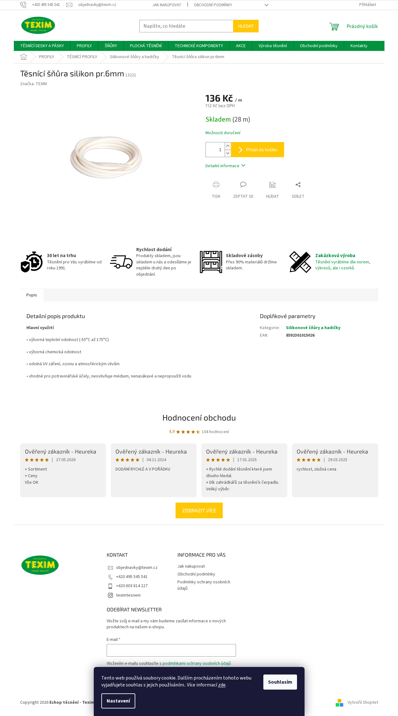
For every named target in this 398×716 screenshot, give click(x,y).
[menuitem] (42, 46)
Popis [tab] (31, 295)
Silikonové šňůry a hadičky (313, 328)
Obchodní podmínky (213, 5)
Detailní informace (222, 166)
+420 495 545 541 (132, 577)
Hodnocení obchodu (199, 417)
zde (222, 684)
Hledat (246, 26)
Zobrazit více (199, 510)
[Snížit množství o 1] (228, 153)
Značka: (33, 84)
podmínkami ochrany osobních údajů (197, 663)
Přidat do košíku (261, 149)
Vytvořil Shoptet (363, 702)
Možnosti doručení (222, 133)
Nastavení (118, 700)
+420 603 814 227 (132, 586)
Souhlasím (280, 682)
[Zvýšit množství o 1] (228, 146)
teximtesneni (128, 595)
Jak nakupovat (167, 5)
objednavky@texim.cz (137, 568)
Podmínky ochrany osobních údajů (203, 585)
